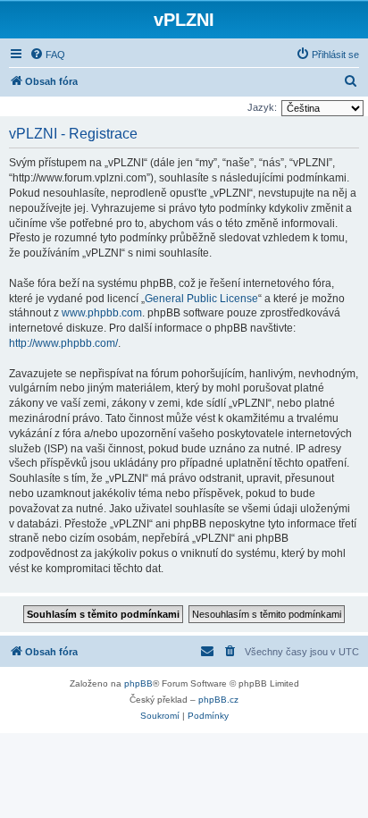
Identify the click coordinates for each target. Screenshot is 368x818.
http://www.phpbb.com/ (63, 343)
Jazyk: (262, 107)
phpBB (138, 683)
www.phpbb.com (102, 313)
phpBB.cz (218, 699)
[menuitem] (47, 54)
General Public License (201, 298)
